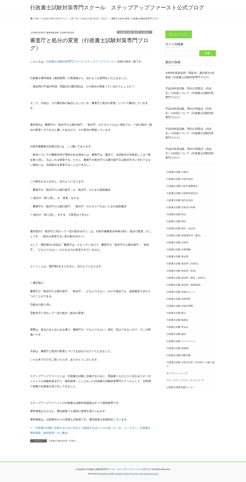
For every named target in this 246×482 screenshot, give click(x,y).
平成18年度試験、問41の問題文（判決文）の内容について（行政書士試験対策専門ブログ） (189, 93)
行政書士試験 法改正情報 (180, 306)
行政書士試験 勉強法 (177, 320)
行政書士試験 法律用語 (179, 299)
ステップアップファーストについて (185, 380)
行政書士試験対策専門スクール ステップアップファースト (81, 61)
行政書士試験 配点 (176, 313)
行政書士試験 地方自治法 (180, 200)
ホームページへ (178, 34)
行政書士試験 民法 (176, 214)
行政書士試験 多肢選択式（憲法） (184, 235)
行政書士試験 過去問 (177, 256)
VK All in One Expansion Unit (145, 474)
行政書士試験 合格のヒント (181, 291)
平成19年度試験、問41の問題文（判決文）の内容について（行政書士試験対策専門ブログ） (189, 113)
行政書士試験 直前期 (177, 348)
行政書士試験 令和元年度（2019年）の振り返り (191, 364)
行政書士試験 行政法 (177, 172)
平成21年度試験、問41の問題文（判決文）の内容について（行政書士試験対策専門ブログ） (189, 153)
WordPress (104, 474)
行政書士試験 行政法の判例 (181, 207)
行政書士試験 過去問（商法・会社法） (187, 277)
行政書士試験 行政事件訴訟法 (182, 193)
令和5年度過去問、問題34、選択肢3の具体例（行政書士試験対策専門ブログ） (189, 75)
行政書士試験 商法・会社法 (181, 228)
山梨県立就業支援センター (181, 387)
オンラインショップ (177, 373)
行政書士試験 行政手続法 (180, 179)
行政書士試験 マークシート (181, 341)
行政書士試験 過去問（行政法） (134, 32)
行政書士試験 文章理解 (179, 249)
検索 (207, 53)
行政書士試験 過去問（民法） (182, 270)
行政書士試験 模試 (176, 334)
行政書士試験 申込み (177, 327)
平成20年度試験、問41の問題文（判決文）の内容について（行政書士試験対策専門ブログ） (189, 133)
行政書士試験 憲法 (176, 221)
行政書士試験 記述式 (177, 242)
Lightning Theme (122, 474)
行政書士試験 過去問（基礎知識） (184, 284)
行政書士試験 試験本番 (179, 355)
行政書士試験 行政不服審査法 (182, 186)
